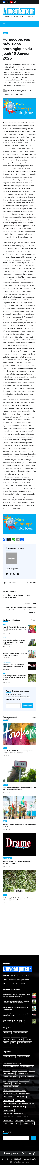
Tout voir (33, 620)
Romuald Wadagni (18, 1107)
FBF (25, 1083)
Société (5, 33)
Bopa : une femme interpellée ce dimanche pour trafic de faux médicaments (14, 642)
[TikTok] (15, 2)
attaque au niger (23, 1056)
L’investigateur (14, 91)
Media (20, 1039)
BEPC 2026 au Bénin (27, 1066)
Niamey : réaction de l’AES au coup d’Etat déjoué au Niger (15, 654)
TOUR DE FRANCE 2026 (25, 1042)
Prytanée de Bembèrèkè (26, 1103)
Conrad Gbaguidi (23, 1073)
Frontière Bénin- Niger (11, 1086)
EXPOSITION (11, 583)
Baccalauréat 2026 (24, 1060)
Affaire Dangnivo (9, 1056)
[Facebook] (4, 2)
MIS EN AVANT (20, 1100)
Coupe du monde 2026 (27, 1076)
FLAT (26, 1162)
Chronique (7, 1032)
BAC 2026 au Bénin (9, 1060)
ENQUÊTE (6, 1039)
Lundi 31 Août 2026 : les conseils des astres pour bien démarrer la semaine (14, 629)
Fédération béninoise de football (14, 1090)
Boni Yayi (6, 1070)
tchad (26, 1117)
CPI (4, 1080)
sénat (19, 1117)
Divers (4, 624)
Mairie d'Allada (8, 1097)
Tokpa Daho (19, 1120)
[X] (7, 2)
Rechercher (27, 706)
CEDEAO (32, 1070)
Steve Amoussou (9, 1117)
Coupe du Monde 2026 (20, 1032)
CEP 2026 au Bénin (9, 1073)
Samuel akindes (8, 1110)
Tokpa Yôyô (30, 1120)
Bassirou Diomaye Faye (11, 1066)
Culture (6, 1036)
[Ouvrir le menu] (4, 24)
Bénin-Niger (22, 1070)
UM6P (5, 1123)
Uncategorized (7, 662)
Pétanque (7, 1107)
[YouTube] (11, 2)
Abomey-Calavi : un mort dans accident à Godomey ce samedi (13, 665)
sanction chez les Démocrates (13, 1113)
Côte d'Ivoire (13, 1080)
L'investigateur (10, 1153)
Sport (13, 1042)
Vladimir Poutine (28, 1123)
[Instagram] (14, 574)
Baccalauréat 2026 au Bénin (12, 1063)
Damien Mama (24, 1080)
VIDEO (17, 1123)
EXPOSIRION (7, 1083)
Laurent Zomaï (8, 1093)
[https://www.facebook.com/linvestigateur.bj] (22, 1153)
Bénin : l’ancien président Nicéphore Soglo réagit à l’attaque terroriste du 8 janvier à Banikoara (20, 609)
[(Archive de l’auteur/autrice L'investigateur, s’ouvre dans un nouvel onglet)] (4, 92)
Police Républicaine (10, 1103)
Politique (29, 1039)
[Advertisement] (19, 931)
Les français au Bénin (23, 1093)
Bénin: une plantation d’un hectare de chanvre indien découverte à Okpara (14, 677)
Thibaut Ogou (8, 1120)
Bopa (14, 1070)
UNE (11, 1123)
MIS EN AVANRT (8, 1100)
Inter (4, 651)
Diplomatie (15, 1036)
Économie (19, 1046)
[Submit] (33, 1138)
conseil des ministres (10, 1076)
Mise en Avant (21, 1097)
